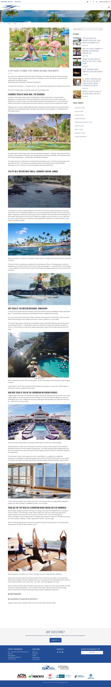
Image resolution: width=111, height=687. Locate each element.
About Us (34, 652)
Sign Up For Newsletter (104, 2)
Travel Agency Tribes (63, 682)
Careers (34, 655)
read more (85, 45)
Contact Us (55, 640)
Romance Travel (80, 133)
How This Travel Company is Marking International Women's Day (92, 50)
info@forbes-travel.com (7, 1)
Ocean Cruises (79, 126)
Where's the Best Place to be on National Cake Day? (91, 92)
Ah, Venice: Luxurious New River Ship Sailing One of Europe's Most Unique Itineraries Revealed (91, 82)
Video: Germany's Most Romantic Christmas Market (92, 70)
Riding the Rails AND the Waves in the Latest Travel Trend (92, 61)
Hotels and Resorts (81, 136)
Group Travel (79, 111)
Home (9, 23)
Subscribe (92, 652)
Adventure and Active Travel (83, 122)
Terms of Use (36, 659)
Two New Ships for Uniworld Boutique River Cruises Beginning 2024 (91, 40)
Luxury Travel (79, 115)
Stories (14, 23)
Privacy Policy (35, 657)
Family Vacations (80, 118)
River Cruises (79, 129)
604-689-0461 (17, 1)
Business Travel (80, 108)
